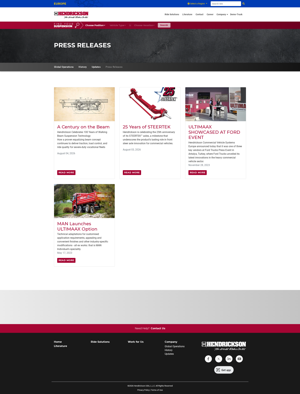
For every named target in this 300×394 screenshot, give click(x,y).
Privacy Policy (143, 390)
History (168, 350)
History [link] (83, 67)
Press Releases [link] (114, 67)
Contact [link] (199, 14)
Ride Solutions (100, 341)
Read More (66, 172)
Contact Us (158, 328)
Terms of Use (157, 390)
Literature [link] (187, 14)
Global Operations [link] (64, 67)
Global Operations (175, 346)
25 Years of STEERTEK (146, 127)
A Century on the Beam (83, 127)
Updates (169, 353)
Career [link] (210, 14)
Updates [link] (96, 67)
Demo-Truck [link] (236, 14)
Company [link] (221, 14)
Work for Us (136, 341)
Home (58, 341)
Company (171, 341)
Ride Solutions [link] (172, 14)
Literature (60, 346)
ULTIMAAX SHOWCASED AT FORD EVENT (214, 132)
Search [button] (164, 25)
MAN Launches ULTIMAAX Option (77, 226)
